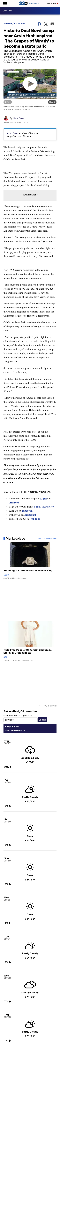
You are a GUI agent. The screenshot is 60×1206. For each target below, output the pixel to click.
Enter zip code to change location (17, 715)
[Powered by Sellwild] (52, 706)
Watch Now (51, 3)
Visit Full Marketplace (47, 538)
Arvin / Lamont (14, 23)
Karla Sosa (18, 118)
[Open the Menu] (5, 3)
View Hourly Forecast (14, 730)
